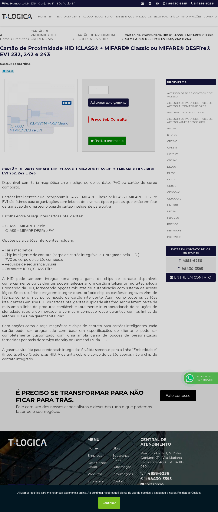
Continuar (109, 503)
